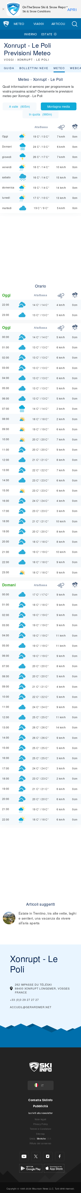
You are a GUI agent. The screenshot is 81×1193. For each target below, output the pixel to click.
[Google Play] (30, 1167)
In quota (40, 114)
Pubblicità (40, 1106)
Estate (46, 34)
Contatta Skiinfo (40, 1100)
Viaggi (38, 24)
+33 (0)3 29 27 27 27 (24, 999)
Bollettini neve (33, 68)
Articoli (58, 24)
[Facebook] (59, 1156)
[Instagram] (47, 1156)
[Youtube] (24, 1156)
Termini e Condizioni (40, 1128)
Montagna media (58, 106)
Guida (9, 68)
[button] (74, 24)
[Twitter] (36, 1156)
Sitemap (40, 1133)
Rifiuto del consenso (40, 1143)
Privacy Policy (40, 1124)
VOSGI (9, 59)
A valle (19, 106)
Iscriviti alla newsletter (40, 1113)
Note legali (40, 1119)
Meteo (19, 24)
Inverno (30, 34)
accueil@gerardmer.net (30, 1007)
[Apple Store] (54, 1167)
